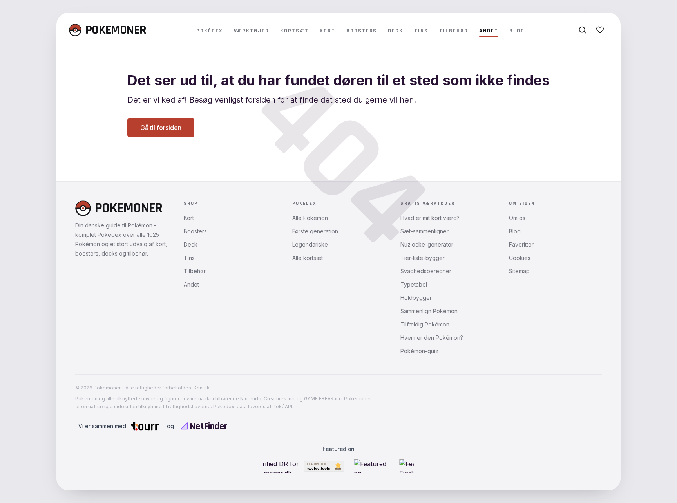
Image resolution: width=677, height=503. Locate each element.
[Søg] (582, 30)
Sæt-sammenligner (424, 231)
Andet (488, 30)
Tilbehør (453, 30)
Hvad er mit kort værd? (430, 218)
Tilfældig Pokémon (424, 324)
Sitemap (519, 271)
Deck (395, 30)
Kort (327, 30)
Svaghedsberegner (425, 271)
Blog (517, 30)
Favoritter (521, 244)
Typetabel (413, 284)
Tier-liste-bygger (422, 257)
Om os (517, 218)
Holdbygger (416, 297)
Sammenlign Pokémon (429, 311)
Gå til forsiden (160, 128)
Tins (421, 30)
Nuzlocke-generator (426, 244)
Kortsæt (294, 30)
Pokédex (209, 30)
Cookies (519, 257)
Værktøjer (252, 30)
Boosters (361, 30)
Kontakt (202, 388)
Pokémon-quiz (419, 351)
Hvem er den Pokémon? (431, 337)
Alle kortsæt (307, 257)
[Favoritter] (600, 30)
